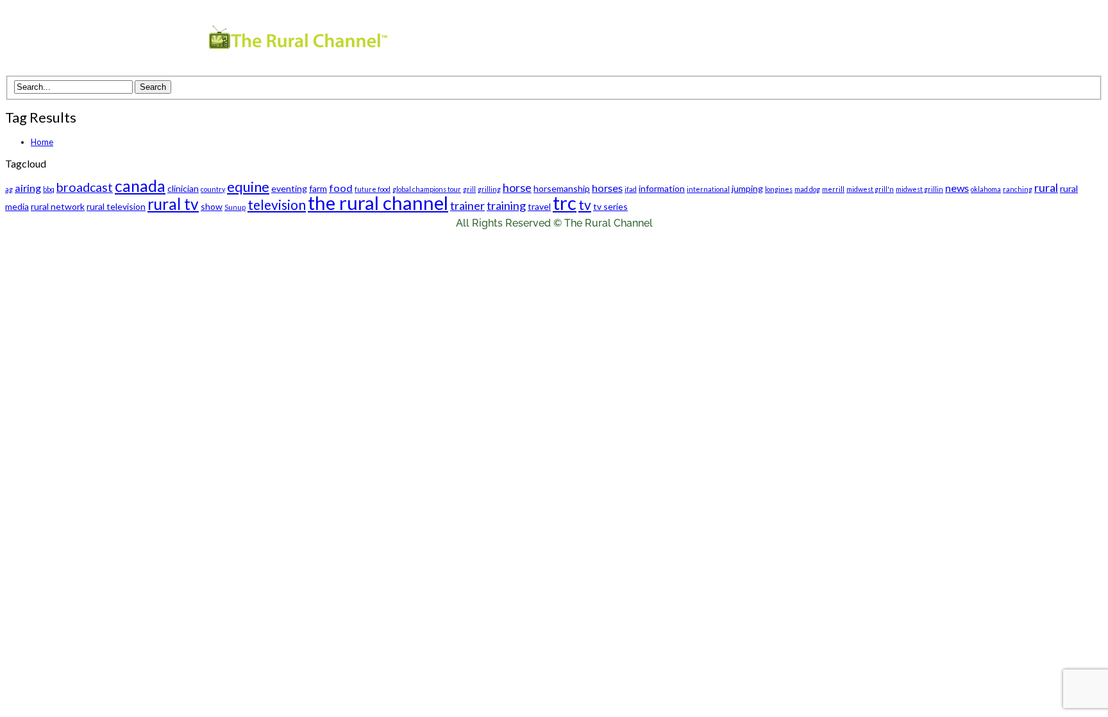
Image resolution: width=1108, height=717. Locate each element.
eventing (289, 188)
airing (28, 188)
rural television (116, 206)
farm (318, 188)
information (662, 188)
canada (140, 186)
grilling (489, 189)
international (708, 189)
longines (779, 189)
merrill (833, 189)
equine (248, 186)
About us (752, 40)
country (213, 189)
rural (1046, 187)
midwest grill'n (870, 189)
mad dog (807, 189)
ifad (631, 189)
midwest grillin (919, 189)
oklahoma (986, 189)
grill (469, 189)
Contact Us (875, 40)
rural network (58, 206)
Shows (677, 40)
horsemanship (561, 188)
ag (9, 189)
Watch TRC (609, 40)
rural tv (173, 203)
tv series (610, 206)
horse (517, 187)
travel (539, 206)
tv (584, 204)
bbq (49, 189)
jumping (747, 188)
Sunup (235, 207)
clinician (183, 188)
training (506, 205)
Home (42, 142)
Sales (811, 40)
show (211, 206)
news (957, 188)
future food (372, 189)
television (277, 204)
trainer (467, 205)
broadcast (84, 187)
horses (607, 188)
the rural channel (378, 202)
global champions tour (426, 189)
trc (564, 202)
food (341, 188)
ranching (1017, 189)
